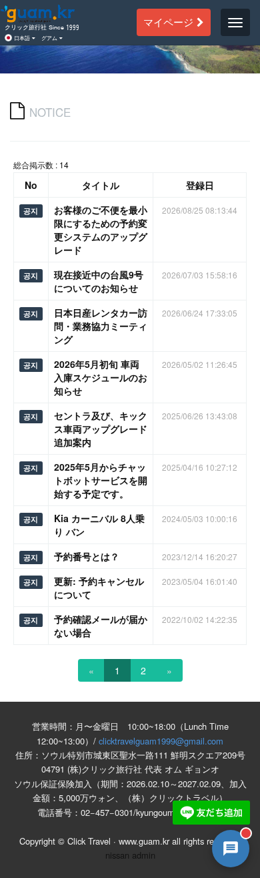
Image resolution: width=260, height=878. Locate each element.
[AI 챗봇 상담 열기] (230, 848)
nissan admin (130, 855)
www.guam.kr (144, 841)
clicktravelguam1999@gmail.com (161, 740)
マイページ (170, 22)
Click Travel (89, 841)
